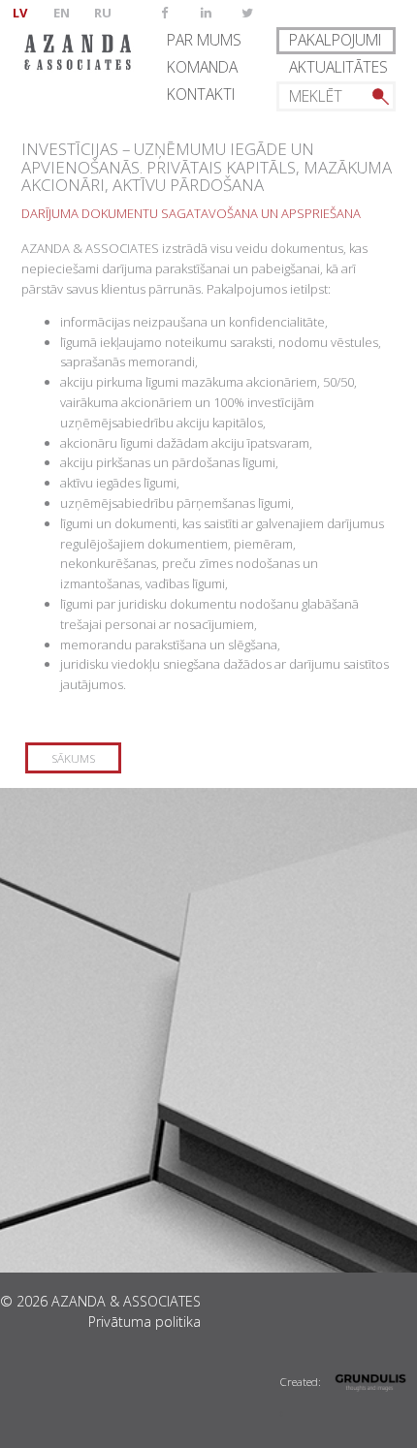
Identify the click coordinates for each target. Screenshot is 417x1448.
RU (103, 12)
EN (61, 12)
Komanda (202, 67)
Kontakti (201, 94)
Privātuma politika (144, 1321)
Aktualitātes (338, 67)
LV (20, 12)
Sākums (73, 758)
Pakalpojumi (335, 39)
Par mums (204, 39)
